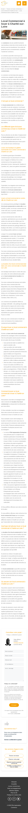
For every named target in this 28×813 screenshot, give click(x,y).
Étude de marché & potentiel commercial (14, 763)
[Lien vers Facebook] (14, 799)
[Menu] (24, 3)
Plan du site (14, 792)
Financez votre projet (14, 759)
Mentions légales (14, 790)
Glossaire (14, 781)
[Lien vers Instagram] (18, 799)
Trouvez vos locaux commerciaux (14, 9)
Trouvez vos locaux (14, 755)
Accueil (3, 9)
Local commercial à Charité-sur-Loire (9, 10)
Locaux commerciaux (14, 786)
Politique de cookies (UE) (14, 795)
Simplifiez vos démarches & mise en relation (14, 766)
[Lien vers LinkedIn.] (10, 799)
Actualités (14, 784)
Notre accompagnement (14, 788)
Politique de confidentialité (11, 683)
